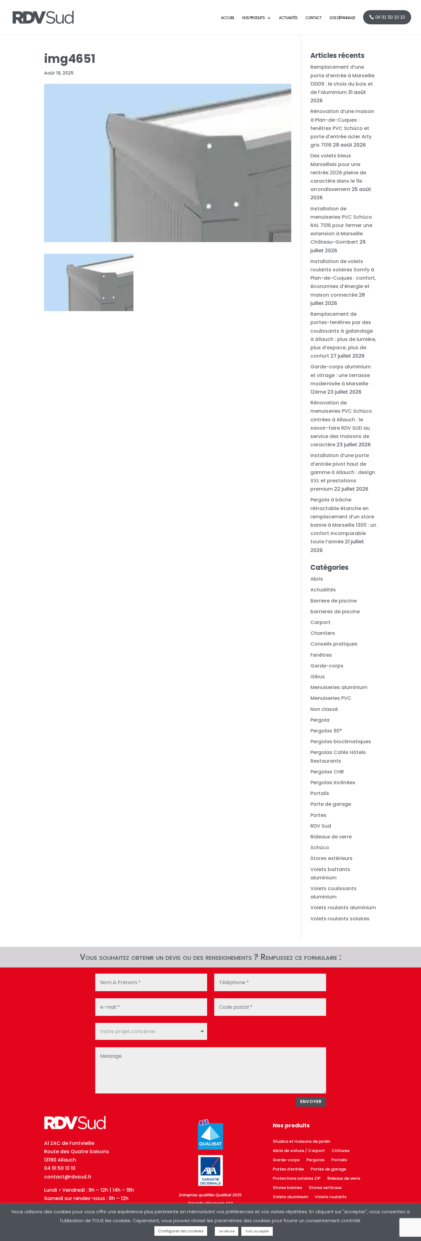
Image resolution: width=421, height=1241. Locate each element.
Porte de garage (330, 804)
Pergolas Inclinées (332, 782)
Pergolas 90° (326, 730)
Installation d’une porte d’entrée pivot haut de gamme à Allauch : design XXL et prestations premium (342, 472)
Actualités (323, 589)
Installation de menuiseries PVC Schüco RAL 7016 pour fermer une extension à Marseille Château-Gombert (341, 225)
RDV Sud (320, 825)
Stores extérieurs (331, 858)
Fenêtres (321, 655)
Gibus (317, 676)
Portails (319, 793)
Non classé (324, 709)
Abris (316, 578)
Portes (318, 815)
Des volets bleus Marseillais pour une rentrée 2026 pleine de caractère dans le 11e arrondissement (338, 172)
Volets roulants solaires (340, 918)
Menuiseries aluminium (338, 687)
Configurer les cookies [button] (180, 1231)
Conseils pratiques (334, 643)
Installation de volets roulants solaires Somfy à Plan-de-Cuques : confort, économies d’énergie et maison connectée (343, 278)
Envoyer (311, 1101)
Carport (320, 622)
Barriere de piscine (333, 600)
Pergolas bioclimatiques (340, 741)
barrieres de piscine (335, 611)
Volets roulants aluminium (343, 907)
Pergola (319, 720)
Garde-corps (326, 665)
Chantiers (322, 633)
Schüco (319, 847)
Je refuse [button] (227, 1231)
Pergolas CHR (327, 771)
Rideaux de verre (331, 836)
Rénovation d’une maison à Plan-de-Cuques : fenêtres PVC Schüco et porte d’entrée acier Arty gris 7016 (342, 128)
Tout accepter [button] (257, 1231)
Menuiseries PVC (330, 698)
